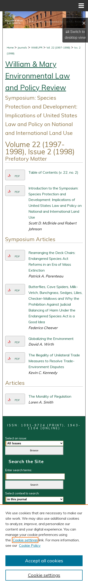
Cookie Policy (30, 545)
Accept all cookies (44, 560)
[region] (44, 545)
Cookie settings (25, 540)
